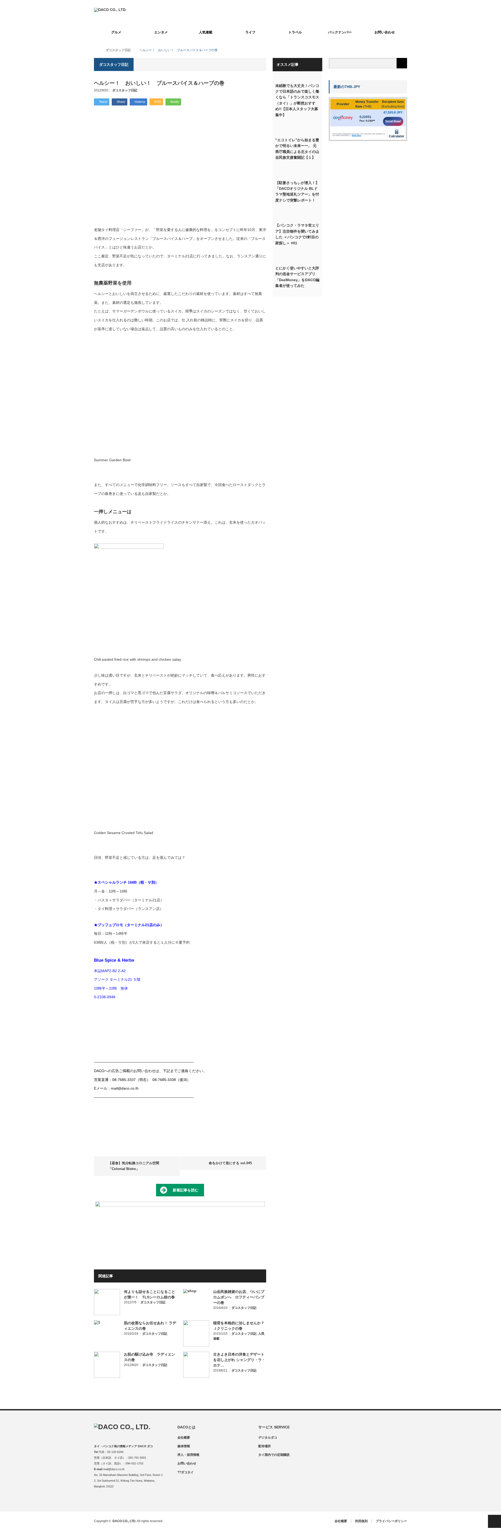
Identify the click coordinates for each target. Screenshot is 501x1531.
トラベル (295, 32)
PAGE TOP (494, 1521)
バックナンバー (340, 32)
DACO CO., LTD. (124, 1521)
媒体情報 (183, 1446)
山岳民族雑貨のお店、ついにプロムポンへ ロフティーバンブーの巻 (238, 1297)
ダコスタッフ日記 (124, 90)
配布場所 (264, 1446)
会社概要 (183, 1437)
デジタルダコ (267, 1437)
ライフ (250, 32)
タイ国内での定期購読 (274, 1455)
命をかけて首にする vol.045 (230, 1163)
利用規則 (361, 1521)
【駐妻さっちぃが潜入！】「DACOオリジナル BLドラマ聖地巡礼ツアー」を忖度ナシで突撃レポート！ (297, 191)
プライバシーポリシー (391, 1521)
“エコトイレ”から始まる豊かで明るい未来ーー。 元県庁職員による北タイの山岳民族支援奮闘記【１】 (297, 148)
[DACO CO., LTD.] (110, 10)
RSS (128, 1500)
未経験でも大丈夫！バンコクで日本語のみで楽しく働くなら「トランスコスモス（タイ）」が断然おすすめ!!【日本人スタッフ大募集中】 (297, 100)
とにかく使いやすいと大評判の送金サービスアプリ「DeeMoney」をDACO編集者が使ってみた (297, 277)
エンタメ (161, 32)
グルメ (116, 32)
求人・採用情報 (188, 1455)
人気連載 (205, 32)
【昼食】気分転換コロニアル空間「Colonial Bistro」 (133, 1166)
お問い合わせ (384, 32)
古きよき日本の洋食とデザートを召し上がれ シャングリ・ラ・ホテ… (239, 1359)
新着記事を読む (185, 1190)
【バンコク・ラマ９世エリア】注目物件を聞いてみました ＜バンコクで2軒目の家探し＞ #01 (297, 234)
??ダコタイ (185, 1472)
